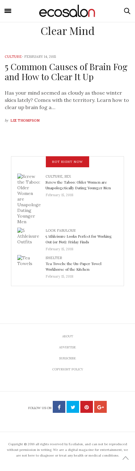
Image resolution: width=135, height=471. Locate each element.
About (67, 336)
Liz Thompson (25, 120)
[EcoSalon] (67, 11)
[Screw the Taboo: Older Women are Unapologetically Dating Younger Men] (31, 198)
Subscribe (67, 358)
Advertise (67, 347)
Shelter (54, 258)
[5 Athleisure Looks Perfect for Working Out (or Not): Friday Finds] (31, 238)
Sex (67, 176)
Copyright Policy (67, 369)
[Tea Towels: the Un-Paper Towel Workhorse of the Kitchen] (31, 265)
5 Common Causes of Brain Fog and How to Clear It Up (66, 71)
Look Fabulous (60, 230)
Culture (13, 56)
